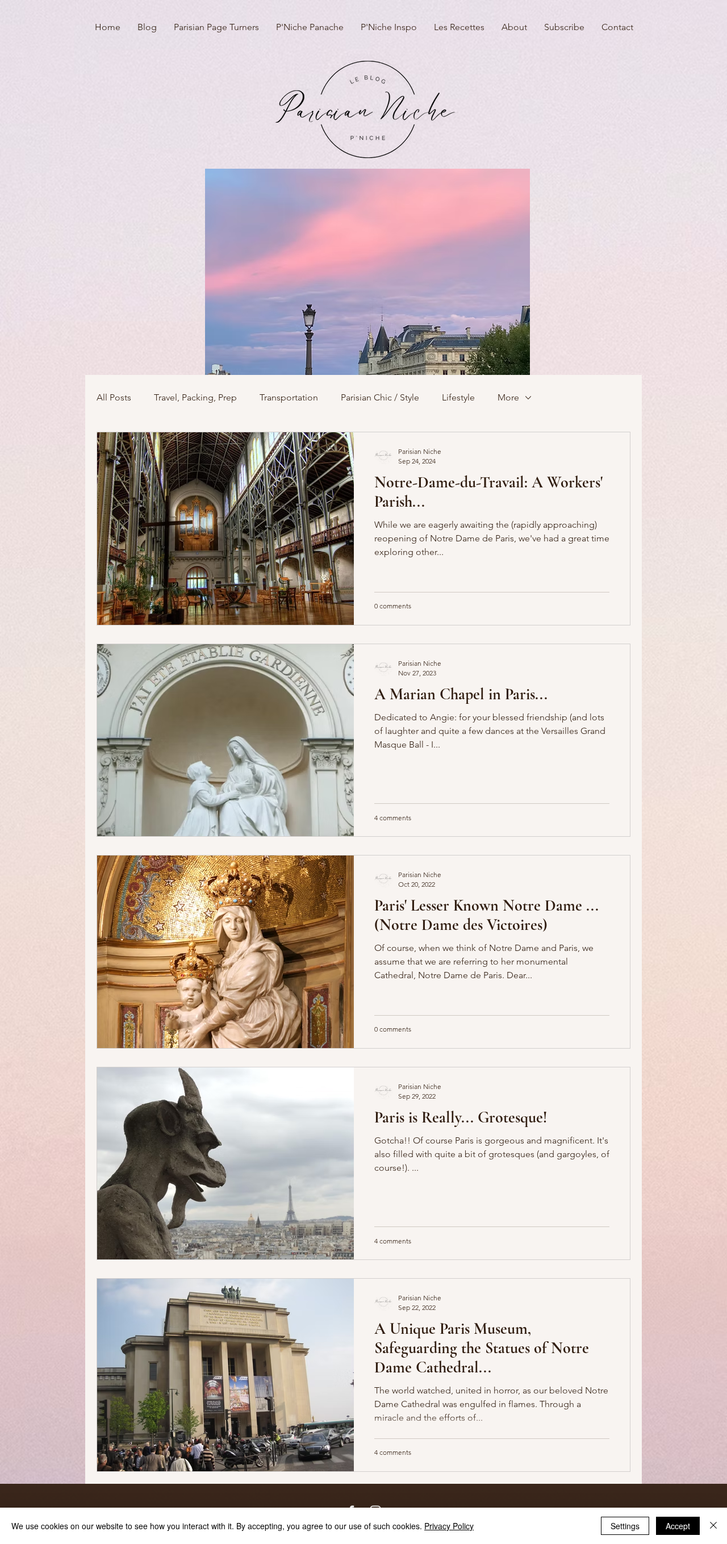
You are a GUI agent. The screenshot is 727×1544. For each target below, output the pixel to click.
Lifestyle (458, 397)
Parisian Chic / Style (380, 397)
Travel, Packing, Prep (195, 397)
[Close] (713, 1526)
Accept (678, 1526)
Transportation (289, 397)
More (508, 397)
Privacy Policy (449, 1526)
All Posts (114, 397)
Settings (625, 1526)
